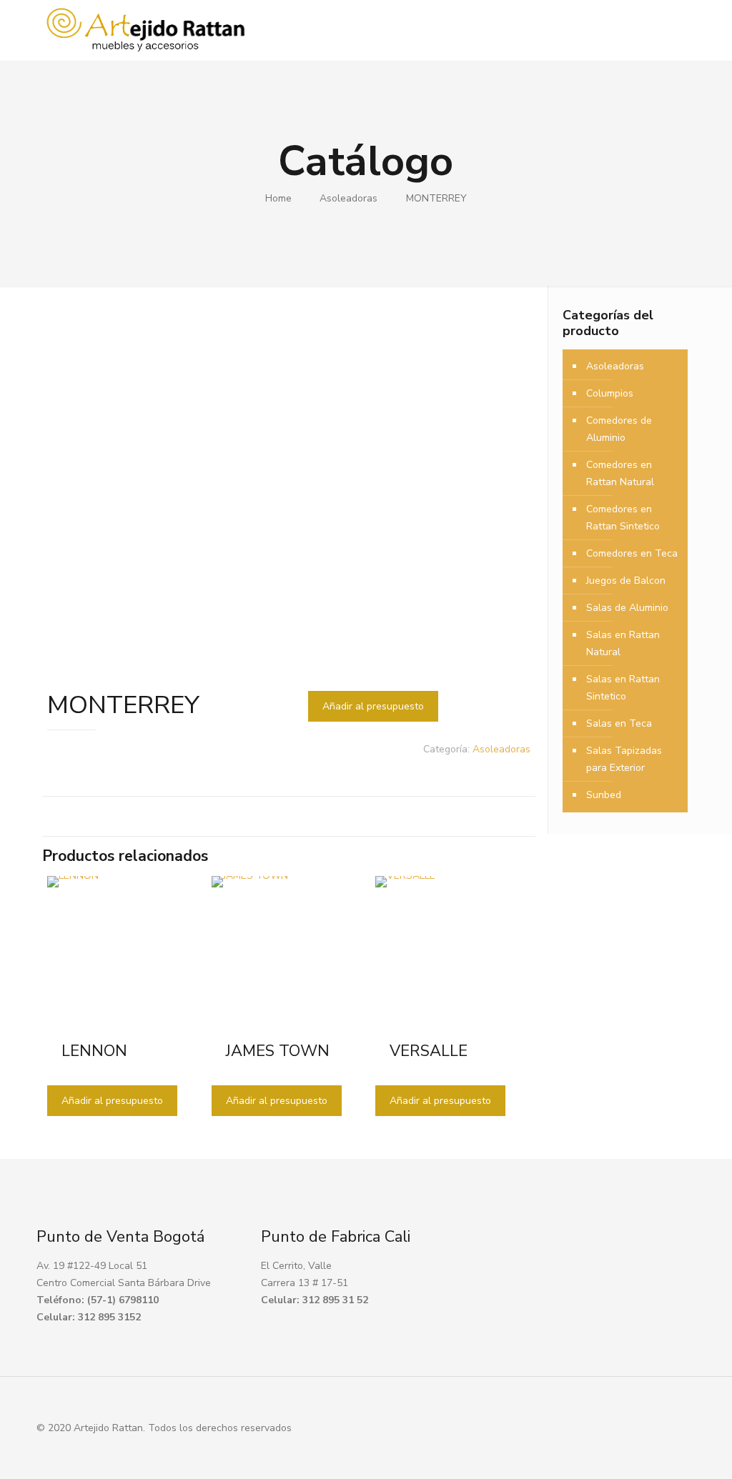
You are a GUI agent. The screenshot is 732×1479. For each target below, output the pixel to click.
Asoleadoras (348, 198)
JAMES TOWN (278, 1051)
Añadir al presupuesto (373, 706)
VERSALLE (429, 1051)
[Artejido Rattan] (146, 30)
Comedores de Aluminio (619, 429)
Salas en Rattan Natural (623, 643)
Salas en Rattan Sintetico (623, 687)
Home (278, 198)
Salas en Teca (619, 723)
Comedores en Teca (632, 553)
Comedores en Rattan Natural (620, 473)
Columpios (609, 393)
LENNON (94, 1051)
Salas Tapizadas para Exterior (624, 759)
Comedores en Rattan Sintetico (623, 517)
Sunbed (603, 795)
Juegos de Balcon (626, 580)
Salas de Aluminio (627, 607)
